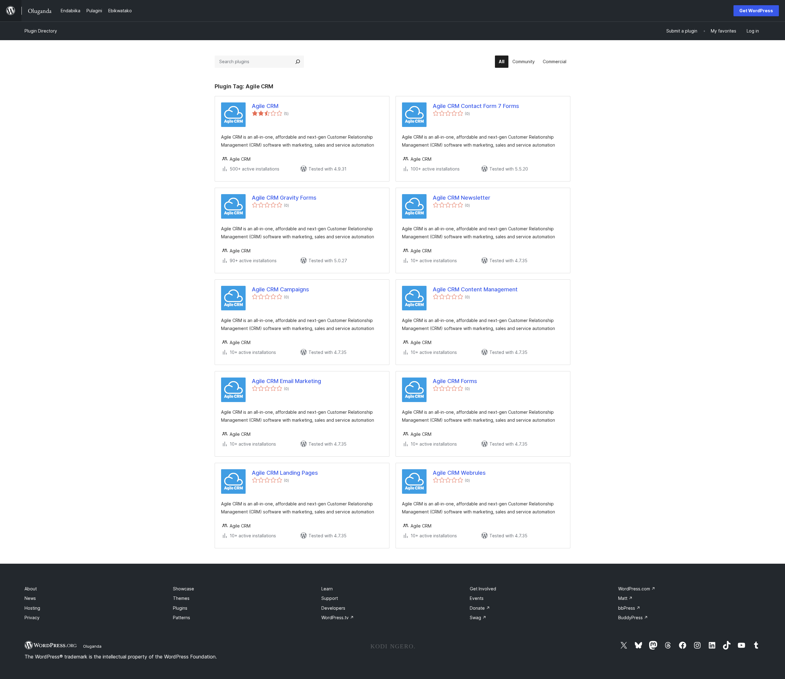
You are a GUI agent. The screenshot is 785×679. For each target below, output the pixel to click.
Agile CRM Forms (455, 381)
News (30, 598)
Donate (480, 608)
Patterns (181, 617)
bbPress (629, 608)
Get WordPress (756, 10)
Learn (327, 588)
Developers (333, 608)
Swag (478, 617)
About (31, 588)
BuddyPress (633, 617)
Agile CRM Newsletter (461, 197)
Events (477, 598)
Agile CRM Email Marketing (286, 381)
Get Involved (483, 588)
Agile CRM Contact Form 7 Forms (476, 106)
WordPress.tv (337, 617)
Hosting (32, 608)
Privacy (32, 617)
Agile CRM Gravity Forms (284, 197)
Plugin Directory (41, 30)
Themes (181, 598)
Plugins (180, 608)
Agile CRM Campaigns (280, 289)
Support (329, 598)
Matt (625, 598)
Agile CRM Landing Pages (285, 473)
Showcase (183, 588)
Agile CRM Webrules (459, 473)
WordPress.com (636, 588)
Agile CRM (265, 106)
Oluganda (92, 646)
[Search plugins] (298, 62)
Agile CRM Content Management (475, 289)
